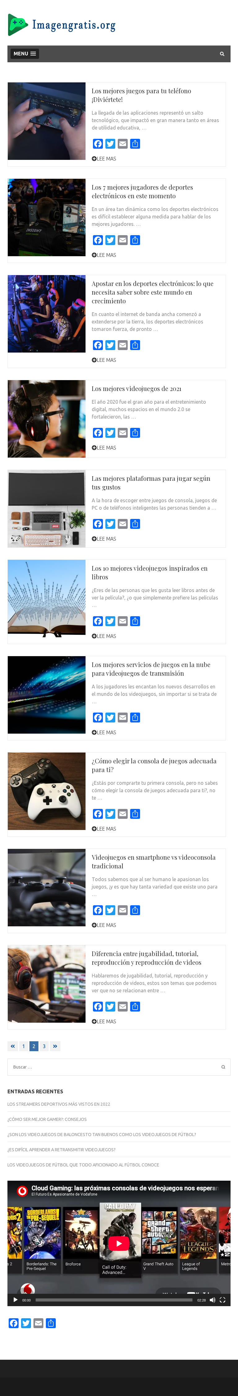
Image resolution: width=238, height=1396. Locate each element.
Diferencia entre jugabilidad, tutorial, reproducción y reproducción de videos (146, 957)
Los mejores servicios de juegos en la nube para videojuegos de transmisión (151, 668)
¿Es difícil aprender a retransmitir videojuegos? (61, 1149)
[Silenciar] (212, 1300)
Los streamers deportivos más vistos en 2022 (58, 1104)
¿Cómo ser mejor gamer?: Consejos (47, 1119)
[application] (119, 1243)
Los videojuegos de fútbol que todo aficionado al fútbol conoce (83, 1164)
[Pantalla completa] (222, 1300)
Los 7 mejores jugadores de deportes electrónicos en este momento (142, 191)
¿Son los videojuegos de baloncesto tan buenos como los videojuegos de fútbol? (101, 1134)
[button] (25, 54)
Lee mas (106, 158)
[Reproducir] (15, 1300)
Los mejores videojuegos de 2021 (136, 388)
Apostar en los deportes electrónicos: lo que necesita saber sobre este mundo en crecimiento (153, 292)
